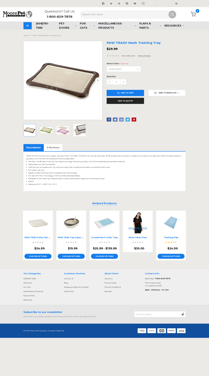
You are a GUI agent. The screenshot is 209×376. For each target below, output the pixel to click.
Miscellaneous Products (110, 25)
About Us (108, 278)
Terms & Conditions (112, 287)
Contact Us (68, 278)
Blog (66, 283)
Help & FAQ (69, 291)
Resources (172, 25)
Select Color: (117, 63)
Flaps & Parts (145, 25)
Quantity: (111, 76)
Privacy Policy (110, 283)
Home (26, 35)
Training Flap (171, 237)
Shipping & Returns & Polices (76, 287)
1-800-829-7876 (59, 17)
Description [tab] (33, 147)
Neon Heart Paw (138, 237)
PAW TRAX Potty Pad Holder (40, 237)
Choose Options (38, 256)
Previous (28, 80)
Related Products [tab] (104, 203)
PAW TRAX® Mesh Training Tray (47, 35)
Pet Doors (64, 25)
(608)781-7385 (42, 25)
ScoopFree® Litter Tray (104, 237)
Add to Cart (127, 93)
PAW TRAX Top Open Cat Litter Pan (78, 237)
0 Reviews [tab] (53, 147)
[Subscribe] (183, 314)
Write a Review (144, 56)
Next (98, 80)
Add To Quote (125, 101)
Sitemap (108, 291)
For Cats (83, 25)
